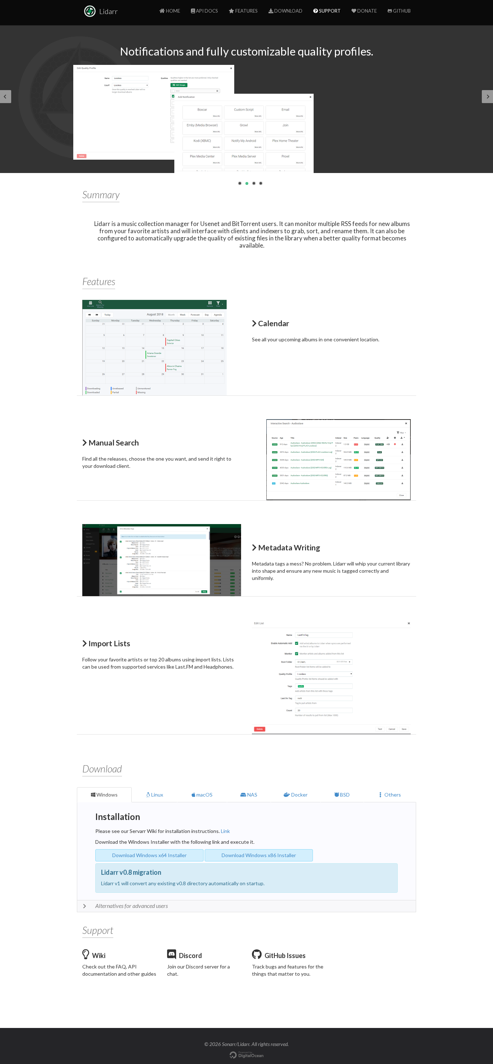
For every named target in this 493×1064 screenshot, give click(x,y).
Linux (156, 795)
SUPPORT (329, 11)
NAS (251, 795)
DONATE (366, 11)
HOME (172, 11)
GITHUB (401, 11)
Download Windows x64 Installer (149, 855)
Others (391, 795)
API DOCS (206, 11)
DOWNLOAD (287, 11)
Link (225, 831)
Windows (106, 795)
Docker (298, 795)
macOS (204, 795)
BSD (344, 795)
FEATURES (246, 11)
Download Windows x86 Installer (259, 855)
